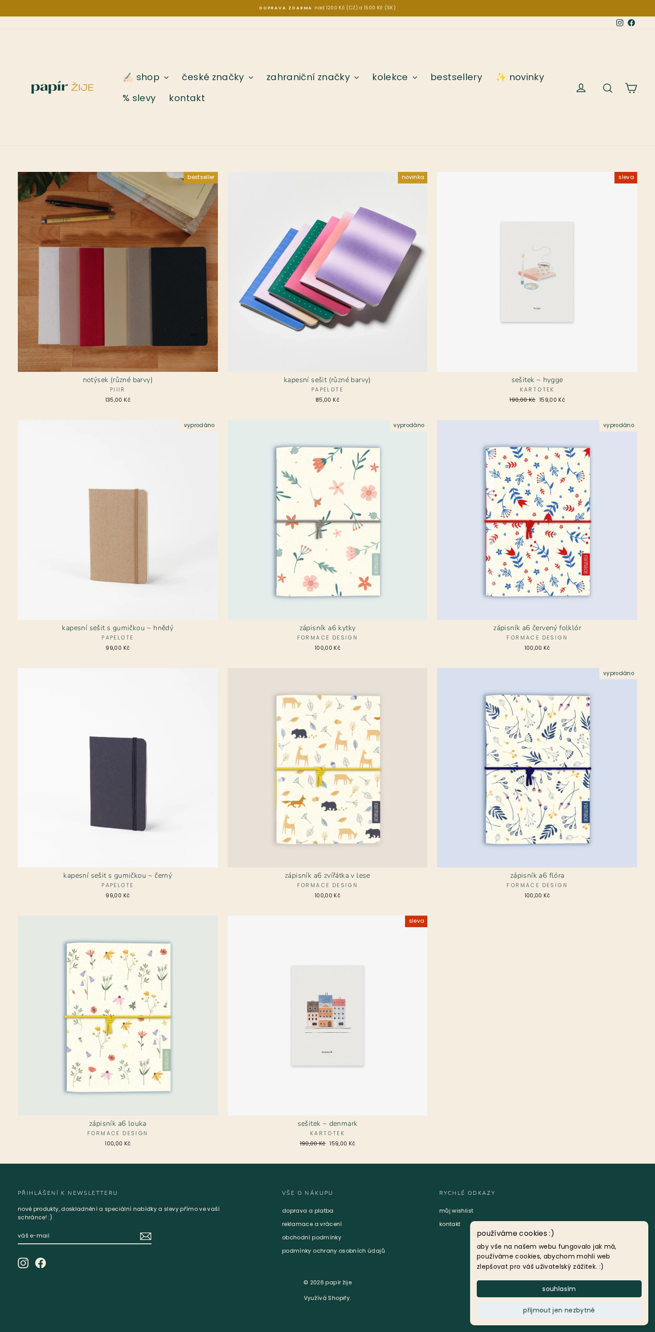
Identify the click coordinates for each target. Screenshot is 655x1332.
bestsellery (456, 77)
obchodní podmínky (311, 1237)
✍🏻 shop (142, 77)
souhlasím (559, 1288)
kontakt (187, 98)
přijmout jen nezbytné (559, 1310)
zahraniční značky (309, 77)
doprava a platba (308, 1210)
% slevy (139, 98)
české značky (214, 77)
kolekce (391, 77)
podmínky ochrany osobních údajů (333, 1251)
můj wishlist (456, 1210)
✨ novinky (519, 77)
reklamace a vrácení (312, 1224)
